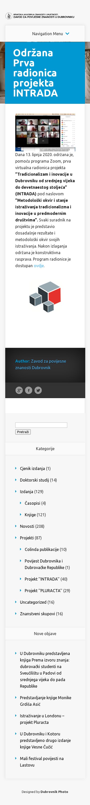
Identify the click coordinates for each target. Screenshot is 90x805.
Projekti (27, 538)
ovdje (39, 265)
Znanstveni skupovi (37, 613)
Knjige (30, 514)
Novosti (27, 526)
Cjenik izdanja (32, 468)
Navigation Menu (47, 34)
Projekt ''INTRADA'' (42, 579)
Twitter (38, 391)
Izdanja (26, 491)
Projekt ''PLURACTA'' (43, 590)
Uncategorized (33, 602)
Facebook (28, 391)
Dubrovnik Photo (54, 791)
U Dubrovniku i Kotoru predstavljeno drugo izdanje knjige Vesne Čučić (45, 740)
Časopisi (32, 503)
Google (19, 391)
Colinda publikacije (42, 549)
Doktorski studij (34, 480)
